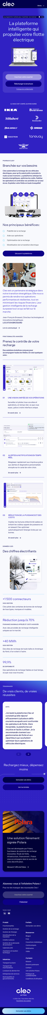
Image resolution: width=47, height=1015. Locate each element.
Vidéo (28, 951)
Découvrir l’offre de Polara (16, 867)
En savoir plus (13, 413)
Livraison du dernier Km (11, 971)
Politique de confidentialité (24, 89)
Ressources (30, 932)
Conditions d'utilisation (34, 979)
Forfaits (28, 922)
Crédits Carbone (8, 940)
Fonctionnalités (8, 926)
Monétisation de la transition (9, 936)
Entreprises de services (11, 974)
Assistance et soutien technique (10, 952)
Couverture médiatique (34, 942)
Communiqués (31, 945)
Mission (28, 961)
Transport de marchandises (8, 967)
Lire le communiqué (10, 328)
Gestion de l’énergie (10, 932)
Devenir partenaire (32, 964)
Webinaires (30, 948)
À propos (29, 958)
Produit (5, 922)
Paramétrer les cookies (23, 1001)
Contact (28, 968)
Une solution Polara (32, 971)
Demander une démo (23, 780)
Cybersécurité (8, 948)
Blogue (28, 936)
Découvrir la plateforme (23, 253)
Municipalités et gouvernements (8, 978)
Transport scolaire (9, 963)
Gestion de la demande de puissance (11, 944)
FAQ (27, 939)
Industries (6, 959)
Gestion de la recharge (11, 929)
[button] (28, 754)
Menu (39, 5)
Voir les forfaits (23, 787)
